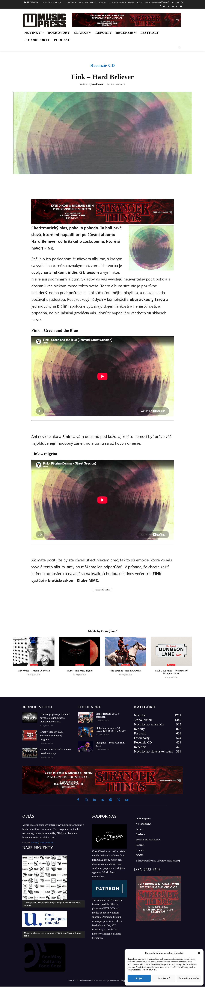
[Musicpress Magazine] (44, 20)
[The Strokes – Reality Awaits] (125, 651)
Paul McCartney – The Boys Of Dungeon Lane (171, 672)
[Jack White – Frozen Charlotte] (33, 651)
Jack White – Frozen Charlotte (34, 670)
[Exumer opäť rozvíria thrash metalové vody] (29, 753)
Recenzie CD (102, 65)
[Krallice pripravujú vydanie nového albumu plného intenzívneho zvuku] (29, 717)
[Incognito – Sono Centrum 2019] (85, 746)
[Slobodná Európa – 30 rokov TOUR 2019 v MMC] (85, 732)
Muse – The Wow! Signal (80, 670)
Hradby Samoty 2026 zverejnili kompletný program (51, 735)
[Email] (123, 183)
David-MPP (98, 84)
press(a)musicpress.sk (42, 842)
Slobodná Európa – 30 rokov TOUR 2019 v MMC (111, 730)
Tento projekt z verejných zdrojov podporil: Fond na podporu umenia (52, 903)
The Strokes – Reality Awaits (125, 670)
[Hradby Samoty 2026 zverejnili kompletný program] (29, 735)
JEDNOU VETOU (37, 707)
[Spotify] (110, 800)
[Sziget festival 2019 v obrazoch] (85, 717)
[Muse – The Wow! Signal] (79, 651)
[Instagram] (164, 6)
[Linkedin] (168, 6)
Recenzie (33, 665)
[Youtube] (181, 6)
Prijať (139, 978)
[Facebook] (160, 6)
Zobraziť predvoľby (189, 978)
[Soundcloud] (172, 6)
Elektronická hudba (102, 590)
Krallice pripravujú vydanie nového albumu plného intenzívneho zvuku (55, 718)
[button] (198, 953)
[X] (176, 6)
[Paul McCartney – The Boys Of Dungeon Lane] (171, 651)
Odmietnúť (164, 978)
